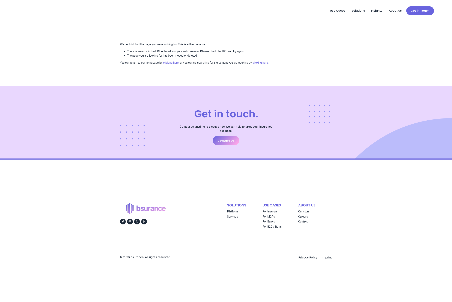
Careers (303, 216)
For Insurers (270, 211)
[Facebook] (123, 221)
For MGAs (269, 216)
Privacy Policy (307, 257)
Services (232, 216)
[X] (137, 221)
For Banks (269, 221)
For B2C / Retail (272, 226)
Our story (304, 211)
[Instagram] (130, 221)
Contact (303, 221)
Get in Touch (420, 11)
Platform (232, 211)
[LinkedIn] (144, 221)
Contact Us (226, 141)
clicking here (171, 62)
